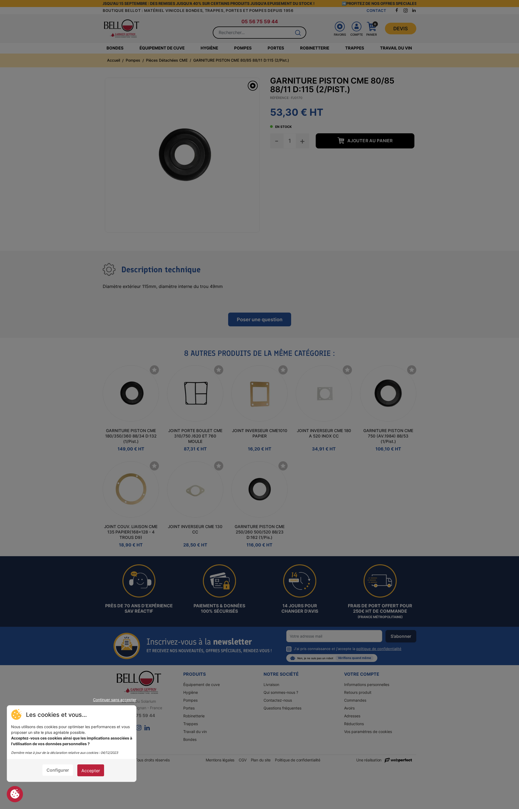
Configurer (57, 770)
